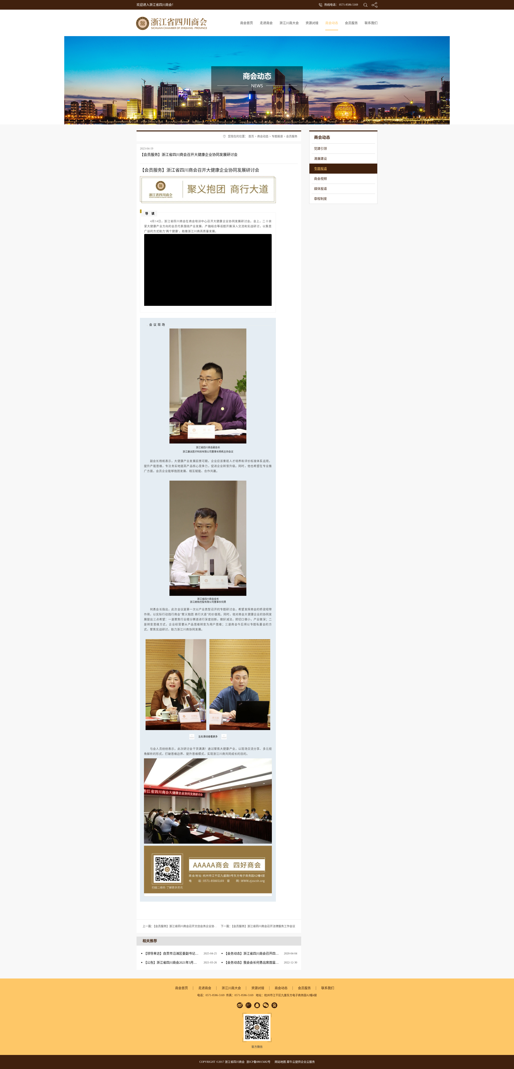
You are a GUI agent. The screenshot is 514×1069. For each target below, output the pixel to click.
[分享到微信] (266, 1005)
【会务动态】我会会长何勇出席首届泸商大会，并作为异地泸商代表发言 (275, 962)
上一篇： (187, 926)
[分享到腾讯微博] (248, 1005)
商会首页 (246, 23)
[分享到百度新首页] (274, 1005)
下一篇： (258, 926)
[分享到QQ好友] (257, 1005)
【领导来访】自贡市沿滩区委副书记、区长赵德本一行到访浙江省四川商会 (197, 953)
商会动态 (262, 136)
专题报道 (277, 136)
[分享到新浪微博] (240, 1005)
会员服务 (291, 136)
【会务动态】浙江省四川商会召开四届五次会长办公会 (262, 953)
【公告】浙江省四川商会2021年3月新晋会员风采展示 (181, 962)
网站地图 (279, 1061)
